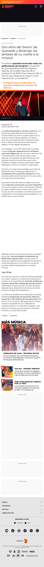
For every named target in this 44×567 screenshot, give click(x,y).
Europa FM (5, 38)
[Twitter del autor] (11, 125)
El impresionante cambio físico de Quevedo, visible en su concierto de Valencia (20, 85)
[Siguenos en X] (31, 532)
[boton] (32, 502)
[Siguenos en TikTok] (12, 532)
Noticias (13, 38)
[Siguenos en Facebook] (25, 532)
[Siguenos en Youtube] (6, 532)
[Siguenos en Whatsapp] (37, 532)
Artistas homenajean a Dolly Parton (13, 1)
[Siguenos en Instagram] (18, 532)
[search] (36, 6)
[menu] (41, 6)
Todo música (22, 38)
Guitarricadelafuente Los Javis (11, 2)
